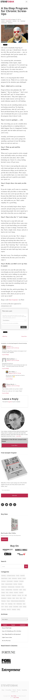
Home (7, 592)
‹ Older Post (4, 336)
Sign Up (23, 327)
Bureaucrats (14, 578)
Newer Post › (24, 336)
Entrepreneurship (11, 586)
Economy (15, 584)
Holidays (3, 592)
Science (6, 606)
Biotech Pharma (4, 578)
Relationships (4, 22)
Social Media (15, 606)
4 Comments (26, 24)
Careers (2, 21)
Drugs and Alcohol (8, 584)
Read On (4, 539)
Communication (10, 581)
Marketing (9, 598)
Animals (17, 575)
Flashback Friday (9, 589)
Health (20, 589)
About (14, 690)
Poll (6, 603)
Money (17, 598)
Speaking (24, 690)
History (24, 589)
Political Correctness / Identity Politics (18, 601)
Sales (24, 603)
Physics (8, 601)
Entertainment (8, 21)
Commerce (3, 581)
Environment (18, 586)
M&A (26, 595)
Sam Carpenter (13, 300)
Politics (2, 603)
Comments (22, 625)
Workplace (10, 22)
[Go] (26, 566)
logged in (10, 401)
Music (21, 598)
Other (24, 598)
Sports (20, 606)
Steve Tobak (8, 19)
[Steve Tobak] (7, 1)
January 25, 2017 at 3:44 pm (13, 360)
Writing (18, 609)
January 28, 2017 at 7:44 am (15, 373)
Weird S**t (9, 609)
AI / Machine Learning (11, 575)
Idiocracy (11, 592)
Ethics (23, 586)
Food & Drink (15, 589)
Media (14, 598)
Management (3, 598)
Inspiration (21, 592)
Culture (2, 584)
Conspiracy (16, 581)
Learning (14, 21)
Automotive (22, 575)
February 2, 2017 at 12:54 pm (13, 385)
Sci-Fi (2, 606)
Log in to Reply (5, 354)
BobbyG (9, 346)
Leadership (14, 595)
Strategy (24, 606)
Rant (14, 603)
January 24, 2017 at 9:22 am (13, 348)
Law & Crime (8, 595)
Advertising (3, 575)
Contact (13, 691)
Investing (3, 595)
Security (10, 606)
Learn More (18, 436)
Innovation (16, 592)
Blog (3, 690)
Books (10, 578)
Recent (5, 625)
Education (20, 584)
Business (19, 578)
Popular (13, 625)
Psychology (23, 21)
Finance (2, 589)
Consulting (21, 581)
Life (18, 21)
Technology (3, 609)
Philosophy (3, 601)
